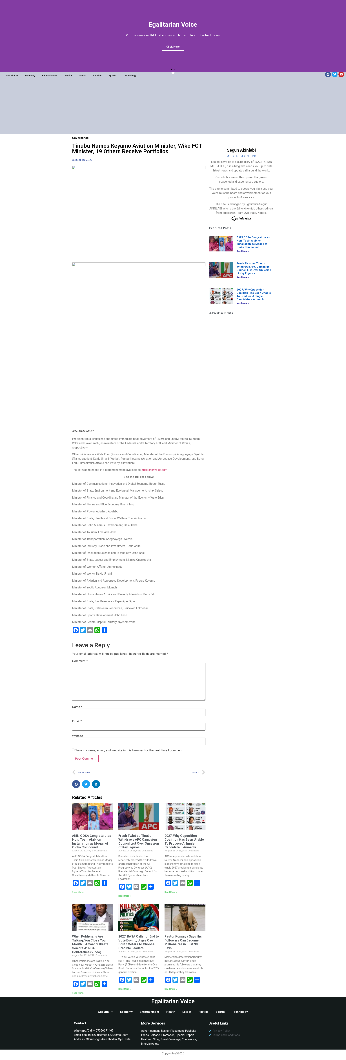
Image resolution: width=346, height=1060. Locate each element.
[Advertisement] (173, 108)
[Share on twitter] (86, 784)
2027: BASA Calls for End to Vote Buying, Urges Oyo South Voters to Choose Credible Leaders (138, 942)
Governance (80, 138)
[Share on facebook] (76, 784)
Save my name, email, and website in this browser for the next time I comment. (129, 750)
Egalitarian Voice (173, 1001)
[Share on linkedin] (96, 784)
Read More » (78, 892)
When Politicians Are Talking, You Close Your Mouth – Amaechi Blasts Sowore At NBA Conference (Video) (90, 944)
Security (10, 75)
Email (77, 721)
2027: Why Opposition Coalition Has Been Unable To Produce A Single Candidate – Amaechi (184, 841)
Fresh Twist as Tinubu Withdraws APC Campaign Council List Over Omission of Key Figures (138, 841)
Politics (97, 75)
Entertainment (49, 75)
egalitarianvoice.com (154, 470)
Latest (82, 75)
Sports (112, 75)
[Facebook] (328, 74)
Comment (80, 660)
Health (68, 75)
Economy (30, 75)
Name (77, 706)
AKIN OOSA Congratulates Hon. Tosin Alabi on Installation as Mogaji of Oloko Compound (91, 841)
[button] (171, 69)
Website (77, 735)
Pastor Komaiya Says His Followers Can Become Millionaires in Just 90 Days (183, 942)
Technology (129, 75)
